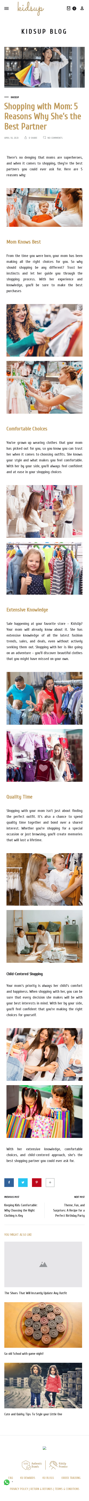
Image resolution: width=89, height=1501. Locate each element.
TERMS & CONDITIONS (67, 1489)
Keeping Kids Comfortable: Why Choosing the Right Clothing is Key (20, 1210)
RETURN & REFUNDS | (42, 1489)
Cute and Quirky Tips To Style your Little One (33, 1414)
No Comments (55, 137)
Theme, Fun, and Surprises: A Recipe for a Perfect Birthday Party (69, 1210)
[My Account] (82, 8)
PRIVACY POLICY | (20, 1489)
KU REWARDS (27, 1478)
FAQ (10, 1478)
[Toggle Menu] (6, 8)
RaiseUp (15, 97)
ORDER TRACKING (71, 1478)
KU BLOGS (48, 1478)
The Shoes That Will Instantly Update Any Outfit (35, 1293)
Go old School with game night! (23, 1354)
